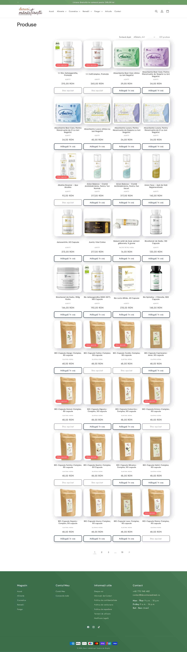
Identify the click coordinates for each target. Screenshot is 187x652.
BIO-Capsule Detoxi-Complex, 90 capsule (68, 410)
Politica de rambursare (103, 605)
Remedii (20, 605)
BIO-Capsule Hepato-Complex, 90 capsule (68, 522)
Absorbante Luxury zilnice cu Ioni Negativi (97, 130)
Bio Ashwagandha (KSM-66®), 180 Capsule (97, 298)
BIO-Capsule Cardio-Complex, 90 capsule (126, 354)
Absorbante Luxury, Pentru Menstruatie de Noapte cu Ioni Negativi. (126, 130)
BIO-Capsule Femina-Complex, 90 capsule (68, 466)
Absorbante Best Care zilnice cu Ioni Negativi (126, 74)
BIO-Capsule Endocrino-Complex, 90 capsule (127, 410)
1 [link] (94, 552)
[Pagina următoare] (129, 552)
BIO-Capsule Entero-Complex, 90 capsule (156, 410)
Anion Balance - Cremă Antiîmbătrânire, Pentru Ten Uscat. (126, 186)
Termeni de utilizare (102, 613)
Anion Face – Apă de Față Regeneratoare (156, 186)
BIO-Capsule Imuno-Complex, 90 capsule (97, 522)
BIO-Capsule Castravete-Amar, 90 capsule (156, 354)
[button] (61, 11)
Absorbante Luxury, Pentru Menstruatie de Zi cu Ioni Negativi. (156, 130)
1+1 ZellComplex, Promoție (97, 74)
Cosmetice (21, 600)
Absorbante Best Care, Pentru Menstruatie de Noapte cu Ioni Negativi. (156, 74)
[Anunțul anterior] (18, 2)
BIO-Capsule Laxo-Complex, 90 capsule (126, 522)
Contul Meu (60, 591)
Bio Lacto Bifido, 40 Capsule (126, 298)
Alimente (20, 596)
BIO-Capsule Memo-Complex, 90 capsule (155, 522)
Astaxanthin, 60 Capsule (68, 242)
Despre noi (98, 591)
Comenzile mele (62, 596)
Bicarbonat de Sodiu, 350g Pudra (68, 298)
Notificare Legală (101, 618)
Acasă (19, 591)
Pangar (20, 609)
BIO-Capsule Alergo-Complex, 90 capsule (68, 354)
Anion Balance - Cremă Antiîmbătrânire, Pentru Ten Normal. (97, 186)
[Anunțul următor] (169, 2)
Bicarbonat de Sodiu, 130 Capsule (156, 242)
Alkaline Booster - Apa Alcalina (68, 186)
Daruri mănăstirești (89, 648)
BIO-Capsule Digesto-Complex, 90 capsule (97, 410)
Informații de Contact (103, 596)
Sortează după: (125, 37)
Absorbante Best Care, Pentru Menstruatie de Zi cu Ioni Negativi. (68, 130)
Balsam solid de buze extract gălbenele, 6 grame (126, 242)
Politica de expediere (103, 609)
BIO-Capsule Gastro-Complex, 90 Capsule (97, 466)
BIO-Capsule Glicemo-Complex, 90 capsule (126, 466)
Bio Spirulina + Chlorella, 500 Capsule (156, 298)
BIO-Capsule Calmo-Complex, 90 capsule (97, 354)
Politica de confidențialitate (105, 600)
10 (122, 552)
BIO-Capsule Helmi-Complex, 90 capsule (156, 466)
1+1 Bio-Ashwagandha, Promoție (68, 74)
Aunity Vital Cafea (97, 242)
